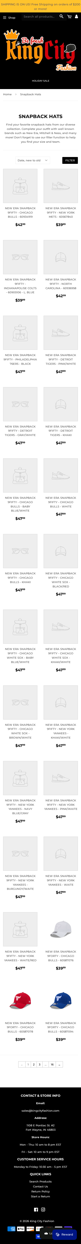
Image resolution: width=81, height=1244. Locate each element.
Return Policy (40, 1191)
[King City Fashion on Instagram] (43, 1210)
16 (52, 1064)
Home (7, 94)
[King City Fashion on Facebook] (36, 1210)
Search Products (40, 1181)
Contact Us (40, 1186)
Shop (11, 17)
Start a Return (40, 1196)
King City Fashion (42, 1221)
